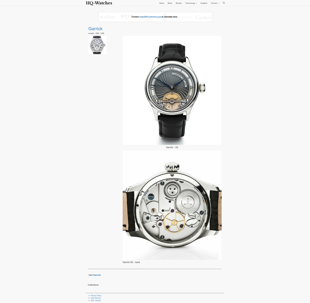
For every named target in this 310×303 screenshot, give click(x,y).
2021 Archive (96, 300)
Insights (204, 3)
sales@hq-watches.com (150, 16)
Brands (179, 3)
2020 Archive (96, 298)
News (170, 3)
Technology (190, 3)
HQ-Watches (99, 3)
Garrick (95, 28)
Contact (214, 3)
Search (223, 3)
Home (161, 3)
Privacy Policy (96, 295)
